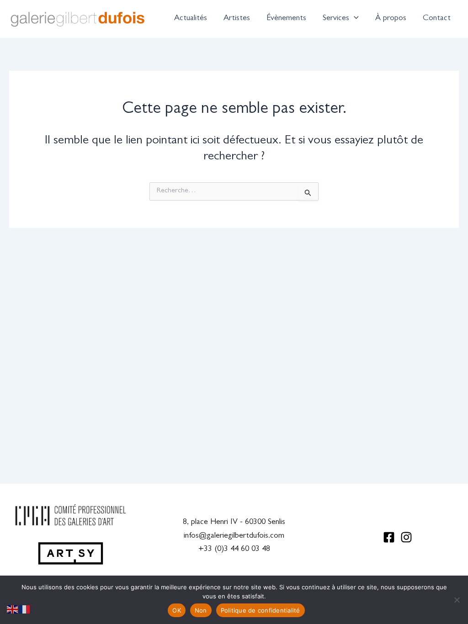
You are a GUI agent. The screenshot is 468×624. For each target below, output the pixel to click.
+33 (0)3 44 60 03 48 (234, 549)
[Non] (456, 599)
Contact (437, 19)
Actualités (190, 19)
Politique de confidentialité (260, 610)
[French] (25, 610)
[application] (354, 19)
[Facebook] (389, 537)
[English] (13, 610)
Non (201, 610)
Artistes (236, 19)
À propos (390, 19)
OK (176, 610)
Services (336, 19)
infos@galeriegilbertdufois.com (234, 536)
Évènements (286, 19)
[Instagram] (406, 537)
